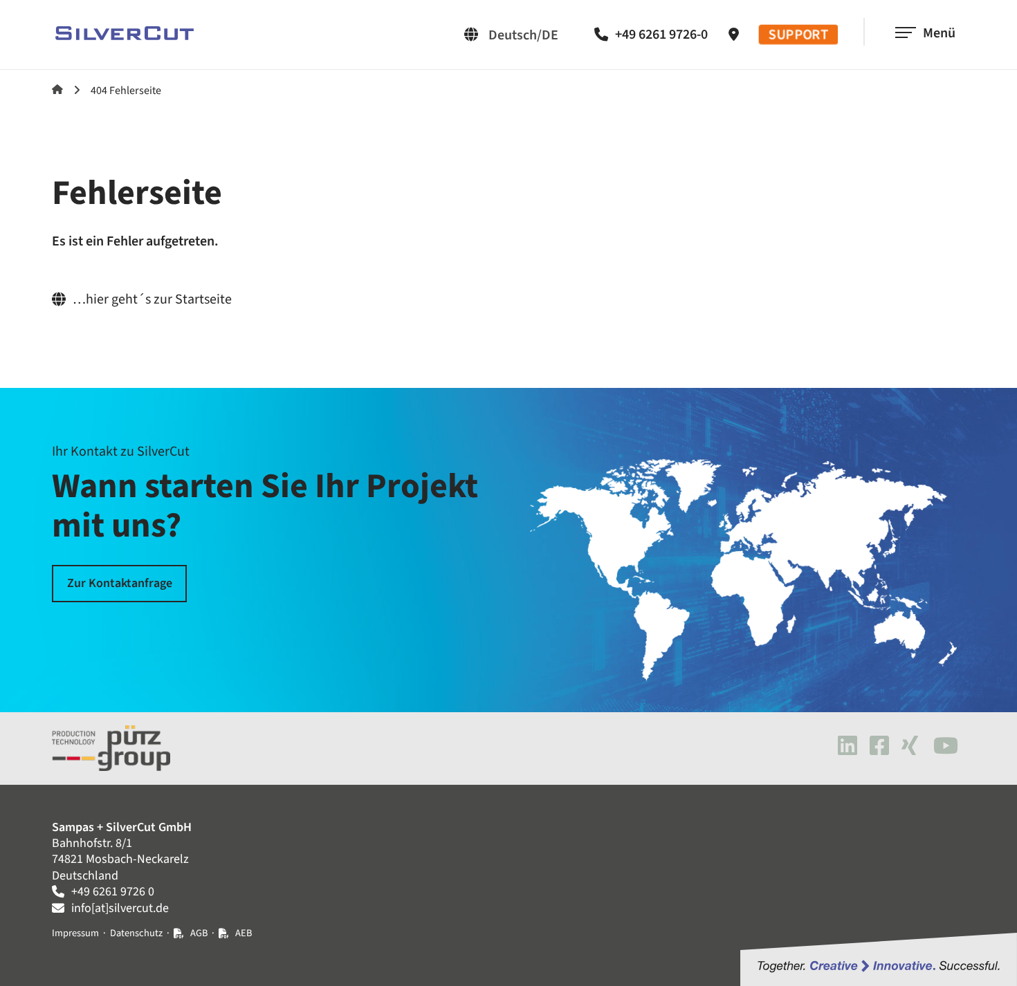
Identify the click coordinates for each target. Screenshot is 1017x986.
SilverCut (57, 89)
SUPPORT (799, 35)
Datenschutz (136, 933)
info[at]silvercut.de (120, 908)
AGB (199, 933)
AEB (243, 933)
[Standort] (737, 34)
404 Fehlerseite (126, 90)
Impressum (75, 933)
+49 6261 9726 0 (112, 891)
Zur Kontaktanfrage (119, 583)
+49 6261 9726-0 (661, 34)
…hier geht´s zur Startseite (152, 299)
